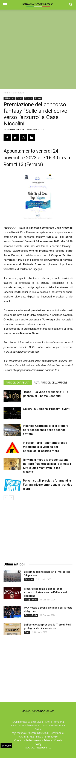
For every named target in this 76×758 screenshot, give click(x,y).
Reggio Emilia (31, 599)
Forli (27, 632)
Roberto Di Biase (15, 129)
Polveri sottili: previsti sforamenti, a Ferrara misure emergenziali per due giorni (47, 484)
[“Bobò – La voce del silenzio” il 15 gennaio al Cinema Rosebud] (12, 396)
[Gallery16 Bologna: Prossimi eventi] (12, 413)
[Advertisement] (38, 49)
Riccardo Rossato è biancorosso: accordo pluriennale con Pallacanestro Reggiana (46, 592)
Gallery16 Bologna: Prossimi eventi (46, 409)
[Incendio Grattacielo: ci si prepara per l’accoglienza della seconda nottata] (12, 430)
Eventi (19, 98)
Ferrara (38, 98)
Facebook (41, 747)
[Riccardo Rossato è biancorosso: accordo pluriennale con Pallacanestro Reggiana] (12, 593)
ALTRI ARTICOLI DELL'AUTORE (50, 382)
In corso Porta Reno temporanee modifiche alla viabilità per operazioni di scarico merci (45, 447)
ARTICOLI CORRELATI (18, 382)
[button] (71, 5)
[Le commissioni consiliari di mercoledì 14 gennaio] (12, 576)
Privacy (48, 740)
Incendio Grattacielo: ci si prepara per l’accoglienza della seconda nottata (45, 430)
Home (7, 92)
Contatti (18, 740)
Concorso (28, 98)
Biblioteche (18, 92)
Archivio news (33, 740)
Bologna (29, 579)
